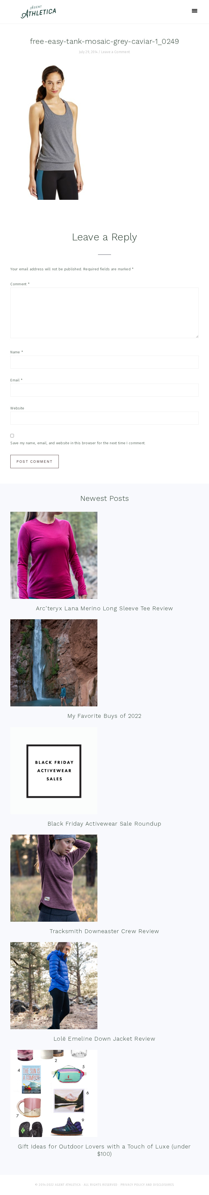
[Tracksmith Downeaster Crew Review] (53, 879)
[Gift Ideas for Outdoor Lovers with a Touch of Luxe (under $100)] (53, 1094)
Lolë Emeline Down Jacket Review (104, 1038)
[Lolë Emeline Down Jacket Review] (53, 987)
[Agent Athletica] (39, 16)
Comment (20, 284)
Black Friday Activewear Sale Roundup (105, 823)
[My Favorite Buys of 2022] (53, 664)
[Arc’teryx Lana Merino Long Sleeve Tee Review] (53, 556)
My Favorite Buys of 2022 (104, 715)
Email (16, 380)
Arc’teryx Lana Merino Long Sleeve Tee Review (104, 608)
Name (16, 352)
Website (17, 408)
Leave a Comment (115, 52)
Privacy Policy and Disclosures (147, 1185)
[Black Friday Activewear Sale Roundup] (53, 772)
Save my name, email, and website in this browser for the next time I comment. (77, 443)
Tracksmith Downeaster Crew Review (104, 931)
